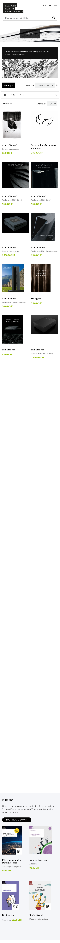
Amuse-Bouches (38, 860)
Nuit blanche (8, 349)
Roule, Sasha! (36, 915)
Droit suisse (8, 915)
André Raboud (9, 145)
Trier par (30, 85)
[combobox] (30, 18)
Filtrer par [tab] (8, 85)
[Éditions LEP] (13, 12)
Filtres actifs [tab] (12, 94)
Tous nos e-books (17, 820)
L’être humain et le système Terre (11, 861)
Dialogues (36, 298)
